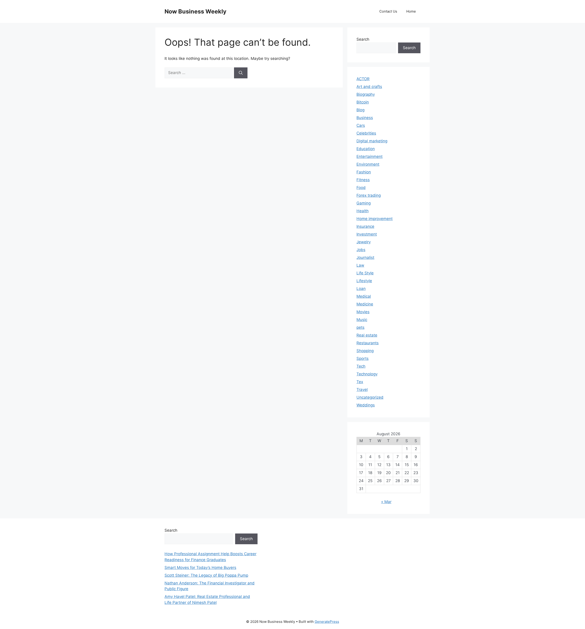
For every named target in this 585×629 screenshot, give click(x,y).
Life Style (365, 273)
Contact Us (388, 11)
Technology (367, 374)
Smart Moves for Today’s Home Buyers (200, 567)
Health (362, 211)
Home (411, 11)
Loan (361, 288)
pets (360, 327)
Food (361, 187)
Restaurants (367, 343)
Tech (360, 366)
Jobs (360, 249)
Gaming (363, 203)
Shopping (365, 350)
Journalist (365, 257)
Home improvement (374, 218)
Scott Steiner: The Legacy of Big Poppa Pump (206, 575)
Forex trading (368, 195)
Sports (362, 358)
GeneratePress (327, 621)
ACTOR (363, 79)
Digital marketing (371, 141)
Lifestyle (364, 281)
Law (360, 265)
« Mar (386, 501)
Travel (362, 389)
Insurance (365, 226)
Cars (360, 125)
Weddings (365, 405)
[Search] (240, 72)
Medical (363, 296)
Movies (363, 312)
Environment (367, 164)
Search (362, 39)
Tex (359, 382)
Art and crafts (369, 86)
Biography (365, 94)
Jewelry (363, 242)
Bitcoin (362, 102)
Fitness (363, 180)
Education (365, 148)
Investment (366, 234)
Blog (360, 110)
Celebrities (366, 133)
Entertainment (369, 156)
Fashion (363, 172)
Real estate (366, 335)
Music (361, 319)
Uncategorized (369, 397)
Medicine (364, 304)
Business (364, 117)
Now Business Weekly (195, 11)
